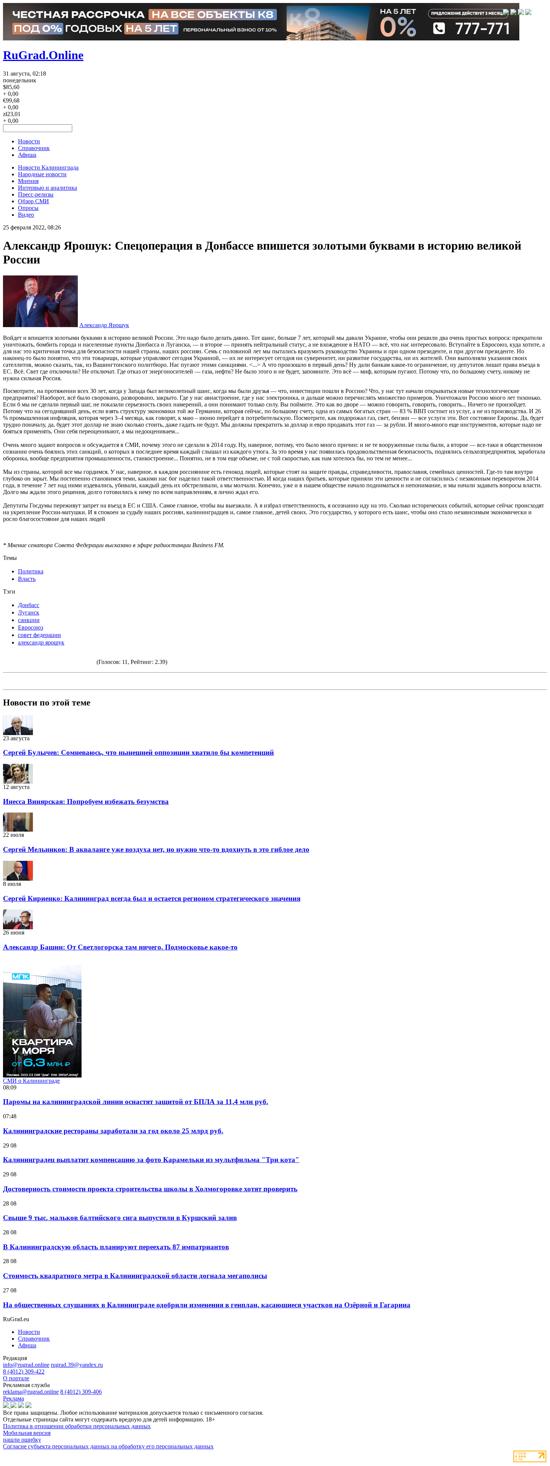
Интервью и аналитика (47, 188)
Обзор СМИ (33, 201)
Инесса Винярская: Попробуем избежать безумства (86, 801)
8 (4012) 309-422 (24, 1371)
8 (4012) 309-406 (81, 1392)
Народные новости (42, 174)
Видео (26, 214)
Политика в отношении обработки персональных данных (77, 1426)
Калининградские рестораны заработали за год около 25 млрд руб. (113, 1131)
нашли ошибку (22, 1439)
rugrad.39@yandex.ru (77, 1365)
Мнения (28, 181)
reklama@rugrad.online (31, 1392)
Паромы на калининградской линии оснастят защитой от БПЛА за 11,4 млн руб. (135, 1102)
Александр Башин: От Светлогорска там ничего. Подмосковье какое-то (120, 947)
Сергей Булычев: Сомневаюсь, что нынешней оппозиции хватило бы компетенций (138, 752)
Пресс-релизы (36, 194)
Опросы (28, 208)
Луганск (28, 612)
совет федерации (39, 635)
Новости (29, 141)
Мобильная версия (27, 1433)
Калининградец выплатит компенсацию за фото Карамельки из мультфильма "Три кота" (151, 1160)
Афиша (27, 155)
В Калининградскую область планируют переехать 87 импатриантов (116, 1247)
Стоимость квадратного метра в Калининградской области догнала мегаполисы (135, 1276)
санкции (29, 620)
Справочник (34, 148)
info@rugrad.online (26, 1365)
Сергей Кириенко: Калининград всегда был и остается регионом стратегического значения (151, 898)
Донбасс (28, 605)
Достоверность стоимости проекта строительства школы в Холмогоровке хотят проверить (150, 1189)
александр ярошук (41, 642)
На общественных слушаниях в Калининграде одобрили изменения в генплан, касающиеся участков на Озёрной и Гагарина (206, 1305)
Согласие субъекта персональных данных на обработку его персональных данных (108, 1446)
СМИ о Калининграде (31, 1081)
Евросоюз (30, 627)
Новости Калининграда (48, 167)
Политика (30, 571)
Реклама (13, 1398)
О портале (16, 1378)
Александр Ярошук (104, 325)
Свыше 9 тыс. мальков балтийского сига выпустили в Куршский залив (120, 1218)
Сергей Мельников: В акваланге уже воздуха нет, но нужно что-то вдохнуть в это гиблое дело (156, 849)
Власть (27, 579)
